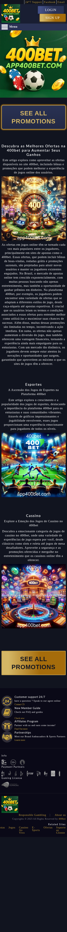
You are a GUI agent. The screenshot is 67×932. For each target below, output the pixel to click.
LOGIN (50, 10)
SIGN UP (52, 18)
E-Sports (36, 829)
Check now (20, 718)
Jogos (12, 827)
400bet (62, 819)
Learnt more (20, 740)
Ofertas (48, 827)
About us (60, 815)
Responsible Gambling (32, 815)
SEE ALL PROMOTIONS (33, 117)
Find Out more (21, 729)
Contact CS (20, 704)
